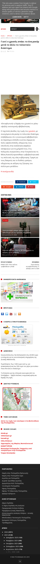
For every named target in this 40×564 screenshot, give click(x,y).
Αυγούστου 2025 (12, 549)
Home (3, 36)
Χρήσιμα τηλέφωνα (8, 494)
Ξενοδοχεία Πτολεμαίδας (11, 486)
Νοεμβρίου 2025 (12, 541)
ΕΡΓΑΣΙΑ (9, 36)
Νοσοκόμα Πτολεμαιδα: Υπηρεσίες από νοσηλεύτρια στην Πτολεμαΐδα (16, 449)
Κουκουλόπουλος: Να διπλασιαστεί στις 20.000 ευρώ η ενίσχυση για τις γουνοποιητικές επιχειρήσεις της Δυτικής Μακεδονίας (19, 357)
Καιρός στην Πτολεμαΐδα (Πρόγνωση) (15, 473)
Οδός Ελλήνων (6, 441)
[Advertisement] (20, 73)
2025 (6, 535)
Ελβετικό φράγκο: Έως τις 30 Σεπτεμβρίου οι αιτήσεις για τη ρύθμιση (18, 251)
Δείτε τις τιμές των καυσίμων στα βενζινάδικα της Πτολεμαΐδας (20, 422)
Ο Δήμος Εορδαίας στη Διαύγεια (13, 505)
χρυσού (32, 131)
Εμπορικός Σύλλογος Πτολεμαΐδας (14, 520)
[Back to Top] (20, 561)
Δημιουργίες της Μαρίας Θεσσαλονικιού (17, 443)
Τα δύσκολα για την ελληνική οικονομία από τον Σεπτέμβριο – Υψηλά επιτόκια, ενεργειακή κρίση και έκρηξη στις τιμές (19, 375)
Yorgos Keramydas (8, 453)
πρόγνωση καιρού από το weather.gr (17, 345)
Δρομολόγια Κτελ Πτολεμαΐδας (13, 483)
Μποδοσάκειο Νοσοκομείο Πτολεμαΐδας (16, 518)
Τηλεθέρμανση (7, 523)
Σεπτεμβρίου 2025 (12, 546)
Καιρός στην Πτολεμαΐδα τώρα (12, 476)
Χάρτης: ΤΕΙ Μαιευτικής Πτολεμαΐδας (14, 491)
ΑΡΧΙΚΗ (3, 29)
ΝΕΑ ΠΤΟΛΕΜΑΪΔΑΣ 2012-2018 (21, 557)
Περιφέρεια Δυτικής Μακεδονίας (13, 511)
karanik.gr (5, 438)
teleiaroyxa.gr (6, 436)
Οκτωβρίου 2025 (12, 543)
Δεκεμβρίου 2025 (12, 538)
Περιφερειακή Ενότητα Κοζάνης (13, 508)
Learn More (17, 17)
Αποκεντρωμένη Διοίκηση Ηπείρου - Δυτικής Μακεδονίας (17, 514)
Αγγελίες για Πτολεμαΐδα (10, 478)
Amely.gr (4, 433)
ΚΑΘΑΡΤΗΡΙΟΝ (6, 446)
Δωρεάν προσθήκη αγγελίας (12, 481)
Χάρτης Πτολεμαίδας (9, 488)
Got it (26, 17)
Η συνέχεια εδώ (7, 171)
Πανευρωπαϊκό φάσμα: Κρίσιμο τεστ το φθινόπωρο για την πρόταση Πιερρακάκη (16, 231)
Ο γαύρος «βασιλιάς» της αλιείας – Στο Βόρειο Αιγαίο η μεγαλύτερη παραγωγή (18, 211)
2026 (6, 532)
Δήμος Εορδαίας (7, 503)
